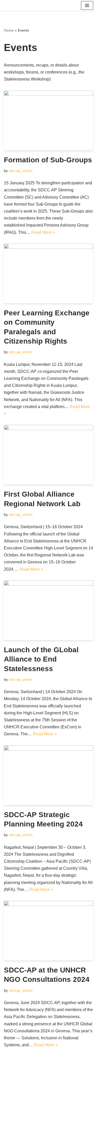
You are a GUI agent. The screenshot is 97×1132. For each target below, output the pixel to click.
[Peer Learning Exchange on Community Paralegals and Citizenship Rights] (48, 273)
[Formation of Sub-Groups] (48, 120)
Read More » (43, 232)
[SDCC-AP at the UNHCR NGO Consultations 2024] (48, 930)
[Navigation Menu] (87, 5)
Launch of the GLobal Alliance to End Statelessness (41, 659)
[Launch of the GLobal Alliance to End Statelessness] (48, 610)
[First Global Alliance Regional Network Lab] (48, 454)
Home (9, 30)
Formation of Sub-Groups (48, 160)
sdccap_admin (21, 171)
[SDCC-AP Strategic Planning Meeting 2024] (48, 775)
